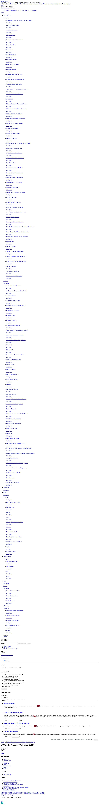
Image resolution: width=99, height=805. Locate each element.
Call (1, 801)
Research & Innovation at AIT (13, 625)
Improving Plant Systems (12, 389)
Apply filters (3, 689)
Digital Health (9, 99)
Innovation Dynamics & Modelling (14, 167)
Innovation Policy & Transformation (14, 172)
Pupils (7, 517)
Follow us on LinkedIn (8, 10)
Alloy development (10, 35)
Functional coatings (10, 369)
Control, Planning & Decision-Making (15, 79)
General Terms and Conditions (10, 782)
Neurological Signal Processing (13, 418)
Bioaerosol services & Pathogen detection (15, 305)
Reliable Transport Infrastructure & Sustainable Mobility (19, 448)
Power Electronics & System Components (16, 212)
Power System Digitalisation (12, 217)
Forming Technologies (11, 138)
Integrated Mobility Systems (12, 187)
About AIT (6, 759)
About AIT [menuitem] (6, 605)
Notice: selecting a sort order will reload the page (15, 699)
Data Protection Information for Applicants (13, 784)
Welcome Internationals (11, 531)
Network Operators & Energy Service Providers (17, 413)
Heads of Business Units (12, 595)
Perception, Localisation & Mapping (14, 207)
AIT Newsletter (10, 566)
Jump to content (4, 1)
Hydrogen (8, 384)
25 (94, 739)
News (7, 571)
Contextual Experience (11, 320)
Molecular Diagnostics (11, 408)
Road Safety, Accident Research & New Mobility (17, 231)
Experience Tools (10, 364)
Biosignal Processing (11, 54)
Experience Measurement (12, 128)
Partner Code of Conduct (9, 789)
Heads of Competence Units (12, 591)
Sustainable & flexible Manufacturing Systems (17, 463)
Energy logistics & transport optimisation (15, 118)
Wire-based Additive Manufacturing (14, 276)
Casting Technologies (11, 69)
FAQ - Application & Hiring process (14, 522)
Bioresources (9, 49)
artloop (8, 630)
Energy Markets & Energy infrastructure (15, 354)
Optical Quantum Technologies (13, 202)
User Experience (10, 477)
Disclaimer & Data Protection (10, 783)
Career (5, 767)
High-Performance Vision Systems (14, 153)
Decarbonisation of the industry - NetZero (16, 340)
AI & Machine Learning (11, 30)
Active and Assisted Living (12, 25)
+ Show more (7, 686)
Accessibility (6, 786)
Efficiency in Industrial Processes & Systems (16, 103)
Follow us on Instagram (19, 10)
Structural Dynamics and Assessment (14, 251)
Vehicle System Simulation (12, 271)
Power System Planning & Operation (14, 222)
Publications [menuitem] (6, 487)
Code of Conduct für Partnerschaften (11, 788)
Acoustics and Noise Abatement (13, 285)
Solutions (5, 762)
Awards (8, 546)
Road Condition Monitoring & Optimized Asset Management (20, 226)
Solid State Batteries (11, 246)
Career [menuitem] (5, 492)
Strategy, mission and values (12, 615)
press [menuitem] (4, 581)
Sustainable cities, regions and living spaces (16, 468)
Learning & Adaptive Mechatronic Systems (16, 399)
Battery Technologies (11, 44)
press (4, 764)
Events (7, 576)
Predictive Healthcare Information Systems (16, 443)
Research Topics (7, 760)
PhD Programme (10, 507)
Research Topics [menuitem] (7, 15)
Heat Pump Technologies (12, 379)
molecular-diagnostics (11, 197)
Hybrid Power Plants (11, 163)
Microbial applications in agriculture (14, 404)
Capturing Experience (11, 59)
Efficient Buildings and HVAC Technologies (16, 108)
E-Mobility (8, 345)
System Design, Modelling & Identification (16, 261)
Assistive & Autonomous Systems (13, 712)
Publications (6, 763)
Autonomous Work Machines (13, 300)
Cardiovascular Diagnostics (12, 64)
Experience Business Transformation (14, 123)
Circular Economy (10, 315)
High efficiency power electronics (14, 148)
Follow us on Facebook (30, 10)
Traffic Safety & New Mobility (13, 472)
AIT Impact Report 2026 (12, 561)
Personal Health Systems (12, 428)
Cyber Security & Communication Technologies (17, 89)
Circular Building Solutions (12, 310)
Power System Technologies (12, 438)
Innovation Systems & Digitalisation (14, 177)
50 (97, 739)
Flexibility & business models (13, 133)
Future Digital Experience (12, 374)
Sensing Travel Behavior (12, 458)
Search (2, 643)
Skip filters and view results (7, 655)
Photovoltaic (9, 433)
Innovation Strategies (11, 394)
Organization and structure (12, 620)
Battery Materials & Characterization (14, 40)
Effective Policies (10, 349)
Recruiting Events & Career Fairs (14, 541)
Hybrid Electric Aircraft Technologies (15, 158)
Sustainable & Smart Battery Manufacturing (16, 256)
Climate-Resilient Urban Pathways (14, 74)
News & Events (7, 765)
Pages (6, 647)
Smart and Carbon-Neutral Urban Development (17, 236)
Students (8, 512)
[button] (2, 5)
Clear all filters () (7, 646)
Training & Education (11, 266)
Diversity (8, 527)
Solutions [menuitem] (5, 281)
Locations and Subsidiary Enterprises (14, 610)
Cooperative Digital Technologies (14, 84)
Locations (3, 803)
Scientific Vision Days (9, 703)
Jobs (7, 497)
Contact (5, 768)
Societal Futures (10, 241)
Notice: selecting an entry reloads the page (77, 739)
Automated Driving (10, 295)
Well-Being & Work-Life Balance (14, 536)
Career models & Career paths (13, 502)
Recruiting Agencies (11, 551)
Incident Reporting (10, 600)
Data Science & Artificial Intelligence (14, 94)
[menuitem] (50, 17)
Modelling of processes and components (15, 192)
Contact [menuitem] (5, 586)
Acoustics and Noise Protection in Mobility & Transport (19, 20)
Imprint (2, 753)
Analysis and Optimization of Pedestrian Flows (17, 290)
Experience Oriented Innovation (13, 359)
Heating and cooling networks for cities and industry (18, 143)
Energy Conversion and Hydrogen (14, 113)
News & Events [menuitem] (7, 556)
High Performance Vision (10, 648)
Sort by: (2, 699)
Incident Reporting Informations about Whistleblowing (15, 787)
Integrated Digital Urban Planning (14, 182)
